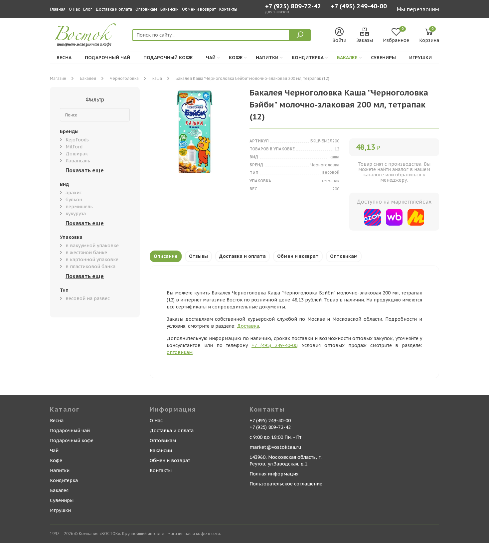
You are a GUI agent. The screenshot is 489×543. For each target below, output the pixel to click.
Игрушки (420, 58)
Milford (74, 146)
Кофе (236, 58)
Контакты (228, 9)
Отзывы (198, 256)
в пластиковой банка (90, 266)
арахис (74, 192)
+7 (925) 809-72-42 (293, 6)
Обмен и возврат (199, 9)
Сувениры (383, 58)
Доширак (77, 153)
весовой (330, 172)
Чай (211, 58)
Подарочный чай (107, 58)
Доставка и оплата (113, 9)
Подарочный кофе (168, 58)
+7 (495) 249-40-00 (359, 7)
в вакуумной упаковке (92, 245)
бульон (74, 199)
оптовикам (180, 352)
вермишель (79, 206)
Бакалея (347, 58)
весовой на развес (88, 298)
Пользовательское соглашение (285, 484)
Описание (166, 256)
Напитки (267, 58)
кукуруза (76, 213)
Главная (58, 9)
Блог (87, 9)
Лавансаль (78, 160)
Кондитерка (308, 58)
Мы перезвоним (418, 9)
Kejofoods (77, 139)
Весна (64, 58)
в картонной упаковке (92, 259)
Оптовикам (146, 9)
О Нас (74, 9)
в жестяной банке (86, 252)
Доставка (248, 326)
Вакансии (169, 9)
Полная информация (273, 474)
